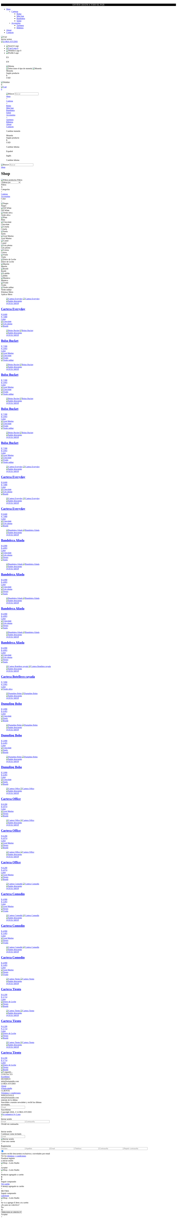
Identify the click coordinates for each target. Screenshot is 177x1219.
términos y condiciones (16, 1156)
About (8, 30)
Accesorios (15, 23)
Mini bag (20, 16)
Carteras (14, 11)
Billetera (20, 28)
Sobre (19, 21)
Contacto (10, 32)
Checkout (5, 1196)
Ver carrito (5, 1184)
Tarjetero (20, 25)
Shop (8, 9)
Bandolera (21, 18)
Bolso (19, 14)
